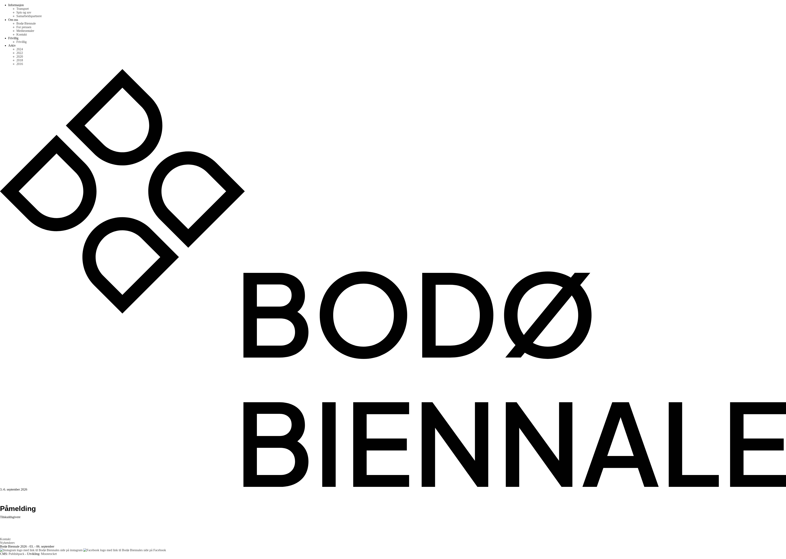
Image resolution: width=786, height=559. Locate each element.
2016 (19, 64)
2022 (19, 53)
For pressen (23, 27)
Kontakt (21, 34)
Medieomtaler (25, 30)
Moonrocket (49, 554)
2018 (19, 60)
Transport (22, 8)
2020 (19, 56)
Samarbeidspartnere (29, 16)
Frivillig (21, 42)
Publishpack (16, 554)
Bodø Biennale (26, 23)
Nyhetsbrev (7, 542)
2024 (19, 49)
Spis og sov (23, 12)
